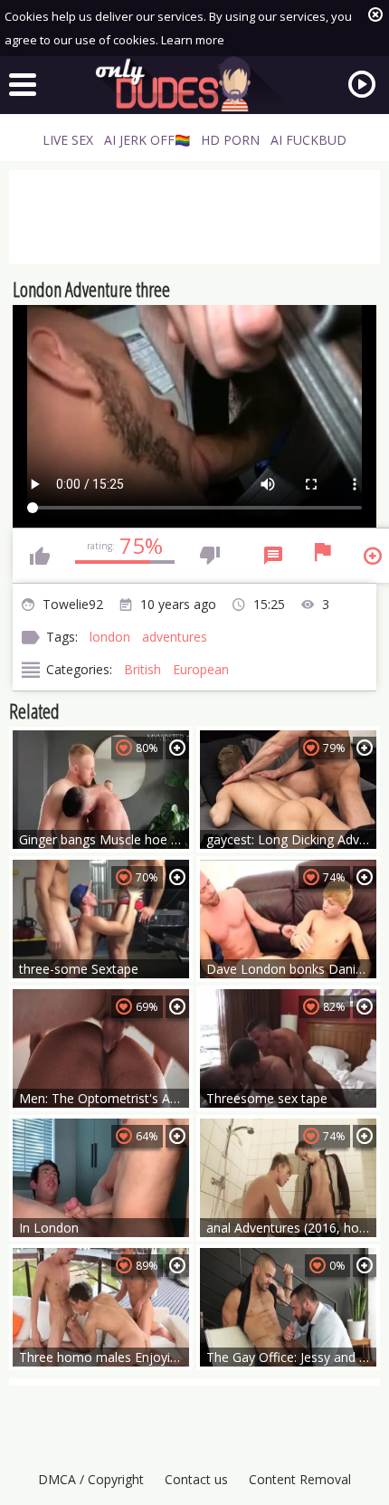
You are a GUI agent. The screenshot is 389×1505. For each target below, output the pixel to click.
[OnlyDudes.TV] (194, 84)
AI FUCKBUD (308, 139)
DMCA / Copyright (91, 1479)
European (201, 669)
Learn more (192, 40)
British (142, 669)
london (110, 636)
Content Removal (300, 1479)
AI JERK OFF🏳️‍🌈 (147, 139)
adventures (174, 636)
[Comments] (273, 555)
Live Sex (68, 139)
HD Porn (230, 139)
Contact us (196, 1479)
